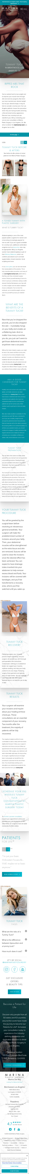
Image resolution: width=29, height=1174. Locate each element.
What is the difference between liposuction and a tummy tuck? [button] (12, 943)
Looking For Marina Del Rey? (14, 1082)
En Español (24, 1145)
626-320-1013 (14, 1109)
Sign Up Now (14, 992)
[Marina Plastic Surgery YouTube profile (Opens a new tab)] (23, 969)
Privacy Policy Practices (7, 1163)
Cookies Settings (14, 1166)
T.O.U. (17, 1145)
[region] (14, 1163)
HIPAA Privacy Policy (9, 1140)
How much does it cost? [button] (12, 951)
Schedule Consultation (13, 1065)
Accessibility (14, 1143)
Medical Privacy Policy (21, 1138)
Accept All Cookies (14, 1171)
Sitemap (21, 1143)
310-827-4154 (14, 1094)
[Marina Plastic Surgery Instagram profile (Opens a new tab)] (6, 969)
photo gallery (9, 266)
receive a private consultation (13, 816)
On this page (14, 135)
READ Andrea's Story (11, 874)
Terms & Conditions (7, 1145)
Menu (25, 9)
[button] (22, 142)
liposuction (16, 247)
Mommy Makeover (10, 254)
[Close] (27, 1155)
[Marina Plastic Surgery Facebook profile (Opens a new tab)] (15, 969)
